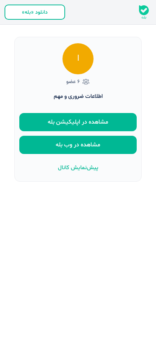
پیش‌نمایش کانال (78, 168)
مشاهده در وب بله (78, 145)
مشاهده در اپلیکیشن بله (78, 122)
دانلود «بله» (35, 12)
